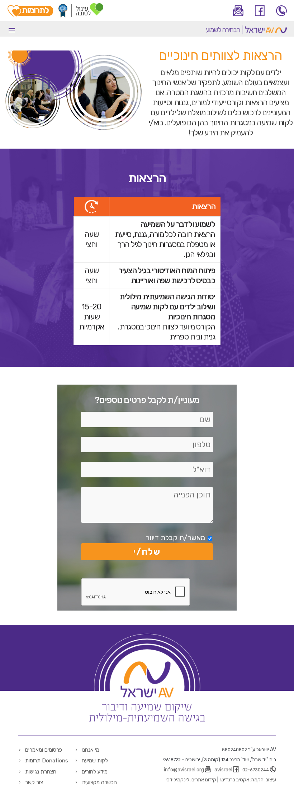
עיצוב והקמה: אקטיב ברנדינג (247, 780)
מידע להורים (95, 771)
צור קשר (34, 782)
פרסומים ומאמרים (43, 750)
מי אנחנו (90, 750)
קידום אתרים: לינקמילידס (191, 780)
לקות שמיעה (95, 760)
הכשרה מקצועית (99, 782)
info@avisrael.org (184, 770)
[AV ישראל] (246, 32)
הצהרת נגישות (40, 771)
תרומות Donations (46, 760)
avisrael (223, 770)
